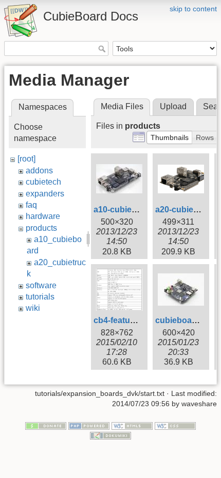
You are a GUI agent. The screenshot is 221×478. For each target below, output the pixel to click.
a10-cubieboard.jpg (131, 209)
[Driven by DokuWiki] (110, 435)
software (41, 285)
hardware (43, 216)
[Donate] (45, 425)
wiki (33, 308)
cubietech (43, 181)
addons (39, 170)
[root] (26, 158)
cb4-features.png (127, 320)
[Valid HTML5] (132, 425)
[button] (169, 137)
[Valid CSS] (175, 425)
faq (31, 205)
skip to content (193, 9)
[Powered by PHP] (88, 425)
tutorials (40, 296)
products (41, 228)
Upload (173, 106)
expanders (45, 193)
